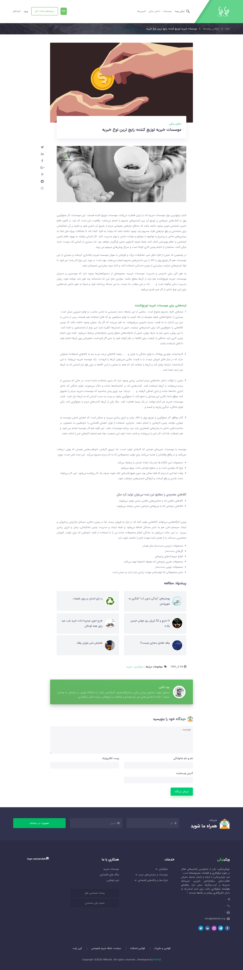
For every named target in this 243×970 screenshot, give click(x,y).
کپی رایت (77, 948)
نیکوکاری (138, 667)
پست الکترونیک (110, 758)
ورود (26, 11)
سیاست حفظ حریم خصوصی (106, 948)
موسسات (167, 11)
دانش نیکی (154, 11)
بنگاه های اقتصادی (109, 875)
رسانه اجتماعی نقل (95, 893)
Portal (157, 960)
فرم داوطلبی (113, 880)
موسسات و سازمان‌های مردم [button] (153, 875)
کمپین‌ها (141, 11)
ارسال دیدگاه (182, 792)
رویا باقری (164, 687)
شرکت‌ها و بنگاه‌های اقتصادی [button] (152, 880)
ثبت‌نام (16, 11)
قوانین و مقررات (162, 948)
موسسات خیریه (111, 869)
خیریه (129, 667)
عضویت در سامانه (39, 823)
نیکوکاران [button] (163, 869)
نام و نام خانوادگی (183, 758)
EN (63, 11)
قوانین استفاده (137, 948)
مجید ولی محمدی (94, 903)
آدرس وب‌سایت (184, 773)
